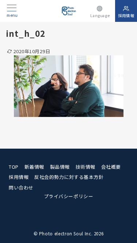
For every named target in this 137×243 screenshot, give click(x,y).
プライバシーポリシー (68, 196)
